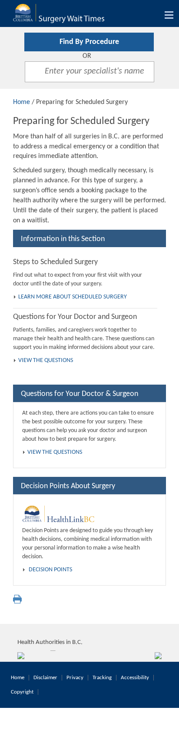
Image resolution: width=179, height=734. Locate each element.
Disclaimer (45, 677)
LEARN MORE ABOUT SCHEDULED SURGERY (72, 297)
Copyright (22, 692)
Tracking (102, 677)
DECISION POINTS (50, 569)
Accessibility (135, 677)
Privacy (74, 677)
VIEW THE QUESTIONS (45, 360)
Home (21, 102)
